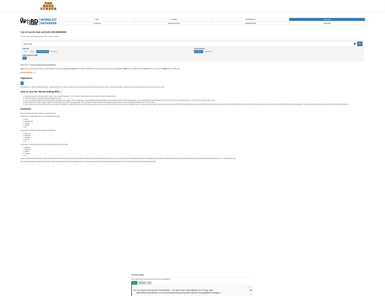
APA (149, 283)
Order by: (26, 49)
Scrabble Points (42, 51)
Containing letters (174, 23)
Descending (208, 51)
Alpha (25, 51)
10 (29, 58)
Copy (248, 287)
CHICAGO (142, 283)
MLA (134, 283)
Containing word (250, 23)
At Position (97, 23)
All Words (174, 19)
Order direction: (199, 49)
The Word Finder (48, 6)
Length (32, 51)
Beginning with (250, 19)
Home (97, 19)
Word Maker (327, 23)
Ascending (198, 51)
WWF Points (54, 51)
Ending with (327, 19)
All (25, 58)
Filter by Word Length (30, 55)
